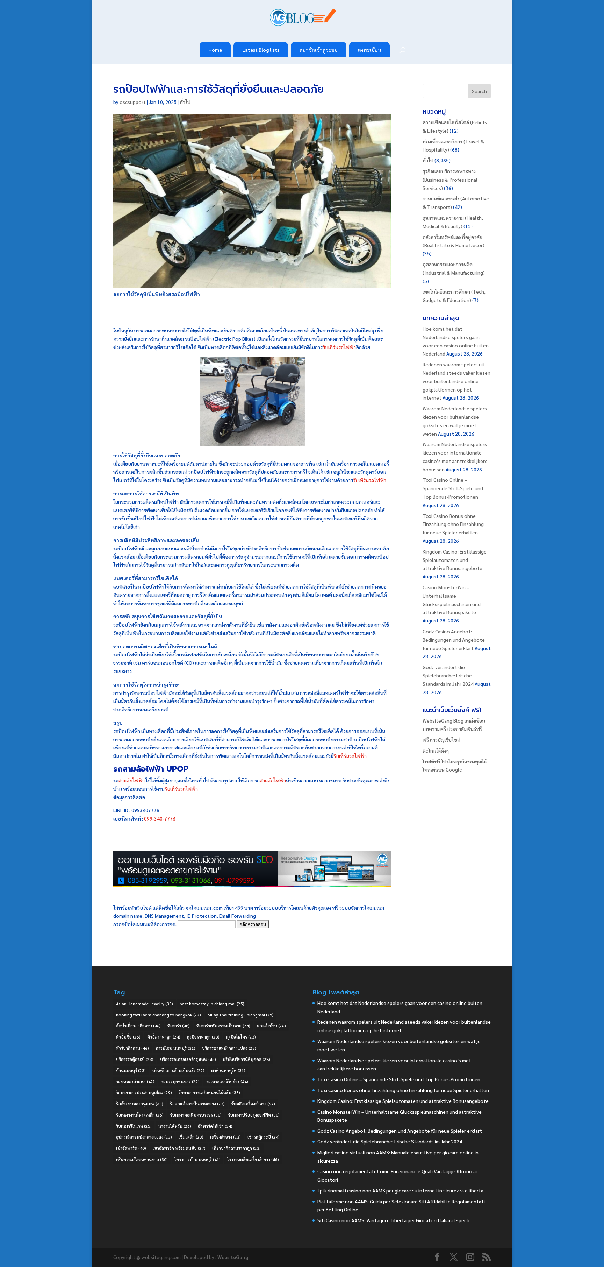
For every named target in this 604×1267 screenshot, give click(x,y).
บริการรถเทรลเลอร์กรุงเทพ (188, 1059)
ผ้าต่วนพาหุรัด (228, 1070)
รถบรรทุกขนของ (180, 1081)
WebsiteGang (232, 1257)
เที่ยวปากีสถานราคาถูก (236, 1148)
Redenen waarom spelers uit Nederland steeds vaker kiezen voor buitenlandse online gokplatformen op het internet (456, 381)
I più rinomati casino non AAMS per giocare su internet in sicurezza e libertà (400, 1190)
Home (215, 50)
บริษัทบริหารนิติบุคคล (246, 1059)
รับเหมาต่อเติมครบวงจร (196, 1115)
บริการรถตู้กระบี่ (134, 1059)
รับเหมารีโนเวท (134, 1126)
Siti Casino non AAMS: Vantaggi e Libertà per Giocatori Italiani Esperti (393, 1220)
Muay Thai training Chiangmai (241, 1015)
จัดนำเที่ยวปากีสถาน (138, 1025)
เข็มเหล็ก (191, 1137)
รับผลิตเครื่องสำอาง (253, 1103)
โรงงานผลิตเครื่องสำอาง (253, 1159)
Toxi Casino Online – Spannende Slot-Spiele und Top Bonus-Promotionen (453, 488)
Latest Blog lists (260, 50)
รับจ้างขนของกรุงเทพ (139, 1103)
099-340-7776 (159, 818)
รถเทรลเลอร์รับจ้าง (227, 1081)
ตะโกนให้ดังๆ (436, 750)
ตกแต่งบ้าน (271, 1025)
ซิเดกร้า (178, 1025)
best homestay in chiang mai (212, 1003)
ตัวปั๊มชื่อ (128, 1037)
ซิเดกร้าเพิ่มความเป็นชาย (223, 1025)
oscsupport (133, 102)
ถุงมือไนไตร (241, 1037)
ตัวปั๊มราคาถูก (163, 1037)
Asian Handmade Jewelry (144, 1003)
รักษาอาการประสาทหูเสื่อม (144, 1092)
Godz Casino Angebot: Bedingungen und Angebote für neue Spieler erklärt (454, 639)
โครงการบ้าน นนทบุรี (197, 1159)
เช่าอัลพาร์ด (131, 1148)
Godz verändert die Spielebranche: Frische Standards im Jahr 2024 (448, 675)
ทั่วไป (185, 102)
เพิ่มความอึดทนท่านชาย (142, 1159)
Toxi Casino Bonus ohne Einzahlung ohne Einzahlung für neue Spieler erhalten (453, 524)
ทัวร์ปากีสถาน (132, 1048)
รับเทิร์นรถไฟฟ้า (339, 347)
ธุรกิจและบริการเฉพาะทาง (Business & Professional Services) (450, 179)
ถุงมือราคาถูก (203, 1037)
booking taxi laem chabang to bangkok (158, 1015)
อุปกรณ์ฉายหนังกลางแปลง (144, 1137)
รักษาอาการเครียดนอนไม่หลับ (209, 1092)
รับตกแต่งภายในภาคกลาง (197, 1103)
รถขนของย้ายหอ (135, 1081)
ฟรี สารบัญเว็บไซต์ (441, 740)
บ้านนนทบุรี (131, 1070)
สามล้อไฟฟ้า (131, 780)
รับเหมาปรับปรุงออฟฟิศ (254, 1115)
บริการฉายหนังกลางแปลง (229, 1048)
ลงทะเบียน (369, 50)
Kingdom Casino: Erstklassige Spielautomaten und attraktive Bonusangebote (455, 559)
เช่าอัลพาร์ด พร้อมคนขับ (179, 1148)
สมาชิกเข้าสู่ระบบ (319, 50)
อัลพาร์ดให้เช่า (215, 1126)
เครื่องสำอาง (225, 1137)
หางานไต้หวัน (174, 1126)
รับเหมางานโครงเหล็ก (140, 1115)
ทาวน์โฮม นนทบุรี (175, 1048)
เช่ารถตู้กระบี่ (263, 1137)
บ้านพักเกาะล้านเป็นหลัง (178, 1070)
